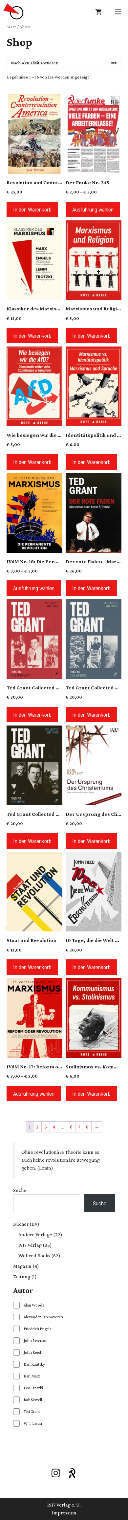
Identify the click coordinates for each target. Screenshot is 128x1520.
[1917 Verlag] (13, 11)
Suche (19, 1190)
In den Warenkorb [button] (32, 209)
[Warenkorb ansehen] (98, 11)
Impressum (64, 1512)
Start (11, 26)
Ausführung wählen (93, 209)
